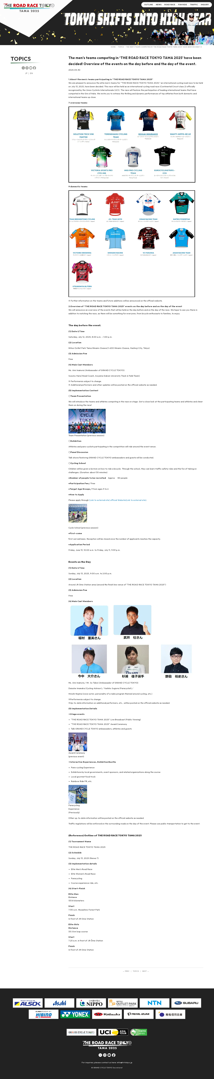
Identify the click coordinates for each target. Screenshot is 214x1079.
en (31, 73)
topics (121, 47)
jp (26, 73)
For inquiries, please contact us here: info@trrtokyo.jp (107, 1062)
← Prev (126, 971)
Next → (145, 971)
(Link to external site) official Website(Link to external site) (117, 500)
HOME (113, 47)
